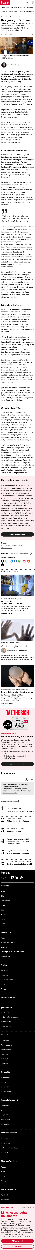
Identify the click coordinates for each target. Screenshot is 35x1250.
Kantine (3, 1171)
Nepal (3, 938)
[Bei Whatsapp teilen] (19, 561)
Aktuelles (4, 970)
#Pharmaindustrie (6, 548)
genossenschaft (6, 1008)
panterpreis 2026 (7, 1026)
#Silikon (8, 545)
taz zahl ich (5, 1012)
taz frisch (4, 1082)
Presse (3, 989)
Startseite (4, 11)
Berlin (3, 914)
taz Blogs (4, 1138)
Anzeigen (4, 1181)
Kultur (3, 905)
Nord (3, 919)
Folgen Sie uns (5, 878)
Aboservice (5, 1200)
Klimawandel (5, 956)
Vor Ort (3, 1110)
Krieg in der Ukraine (8, 942)
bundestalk (5, 1040)
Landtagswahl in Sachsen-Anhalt (12, 952)
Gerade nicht (25, 1207)
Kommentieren (14, 553)
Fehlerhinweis (24, 553)
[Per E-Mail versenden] (2, 561)
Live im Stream (6, 1115)
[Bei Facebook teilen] (15, 561)
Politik (3, 891)
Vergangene (5, 1119)
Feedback (4, 1195)
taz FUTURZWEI (6, 1143)
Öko (2, 896)
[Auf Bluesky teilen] (11, 561)
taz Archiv (4, 1152)
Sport (3, 910)
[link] (3, 7)
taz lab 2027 (5, 1124)
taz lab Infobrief (6, 1091)
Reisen (3, 1167)
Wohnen (4, 947)
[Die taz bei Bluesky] (16, 878)
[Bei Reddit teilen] (28, 561)
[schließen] (32, 1207)
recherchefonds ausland (9, 1017)
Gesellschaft (13, 11)
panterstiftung (6, 1022)
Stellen (3, 984)
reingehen (4, 1063)
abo (2, 1003)
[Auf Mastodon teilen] (6, 561)
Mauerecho (5, 1054)
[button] (32, 2)
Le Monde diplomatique (9, 1148)
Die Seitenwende (7, 980)
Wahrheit (4, 924)
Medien (21, 11)
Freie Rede (5, 1059)
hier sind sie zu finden (10, 793)
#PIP (2, 545)
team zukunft (5, 1078)
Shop (3, 1176)
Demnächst (5, 1106)
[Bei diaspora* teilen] (24, 561)
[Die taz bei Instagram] (21, 878)
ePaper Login (5, 1204)
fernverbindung (6, 1045)
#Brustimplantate (17, 545)
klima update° (6, 1050)
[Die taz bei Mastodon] (12, 878)
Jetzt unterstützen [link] (17, 534)
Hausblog (4, 975)
